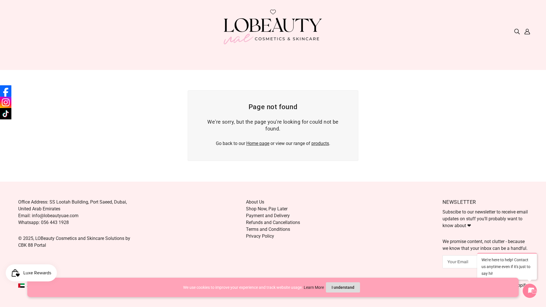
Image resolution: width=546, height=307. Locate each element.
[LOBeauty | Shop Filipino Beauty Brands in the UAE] (273, 31)
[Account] (527, 31)
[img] (517, 31)
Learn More (314, 287)
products (320, 143)
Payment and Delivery (268, 215)
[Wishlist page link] (273, 12)
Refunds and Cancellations (273, 222)
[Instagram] (5, 102)
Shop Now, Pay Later (267, 208)
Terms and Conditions (268, 229)
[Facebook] (5, 91)
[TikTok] (5, 113)
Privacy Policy (260, 236)
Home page (257, 143)
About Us (255, 202)
